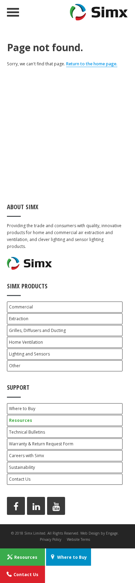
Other (14, 366)
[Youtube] (56, 506)
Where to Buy (22, 408)
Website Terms (78, 539)
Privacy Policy (50, 539)
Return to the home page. (91, 64)
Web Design (90, 533)
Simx (99, 12)
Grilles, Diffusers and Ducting (37, 330)
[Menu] (13, 12)
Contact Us (19, 479)
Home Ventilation (26, 342)
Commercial (21, 307)
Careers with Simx (26, 456)
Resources (20, 420)
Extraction (18, 319)
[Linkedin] (36, 506)
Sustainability (22, 467)
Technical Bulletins (27, 432)
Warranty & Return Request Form (41, 444)
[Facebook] (16, 506)
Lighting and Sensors (29, 354)
